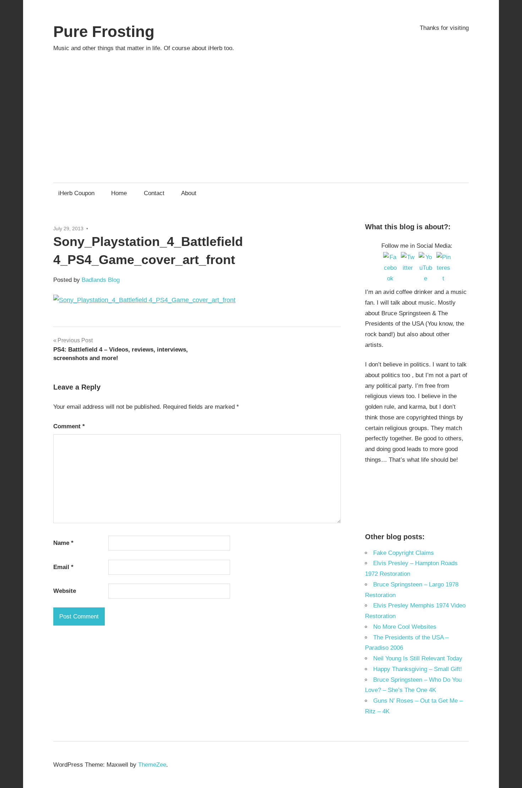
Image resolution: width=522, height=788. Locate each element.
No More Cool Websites (404, 626)
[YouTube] (426, 259)
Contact (154, 193)
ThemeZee (152, 764)
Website (64, 591)
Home (119, 193)
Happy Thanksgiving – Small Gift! (417, 669)
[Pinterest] (443, 259)
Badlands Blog (101, 280)
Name (63, 543)
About (188, 193)
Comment (69, 426)
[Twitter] (408, 259)
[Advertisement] (261, 111)
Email (63, 567)
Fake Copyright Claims (403, 553)
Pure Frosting (103, 31)
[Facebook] (390, 259)
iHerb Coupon (76, 193)
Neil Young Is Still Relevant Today (417, 658)
